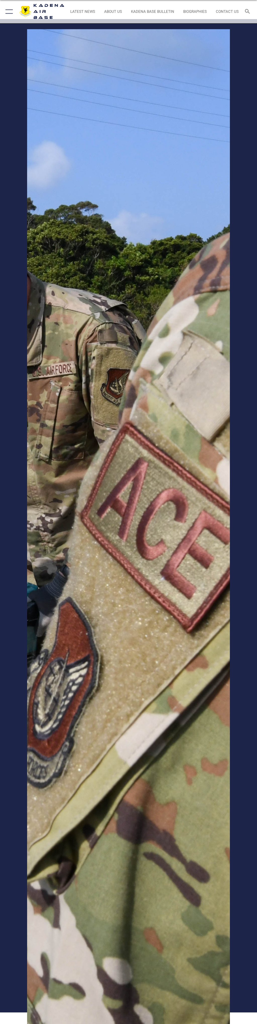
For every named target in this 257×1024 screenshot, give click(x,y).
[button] (8, 11)
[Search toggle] (248, 11)
